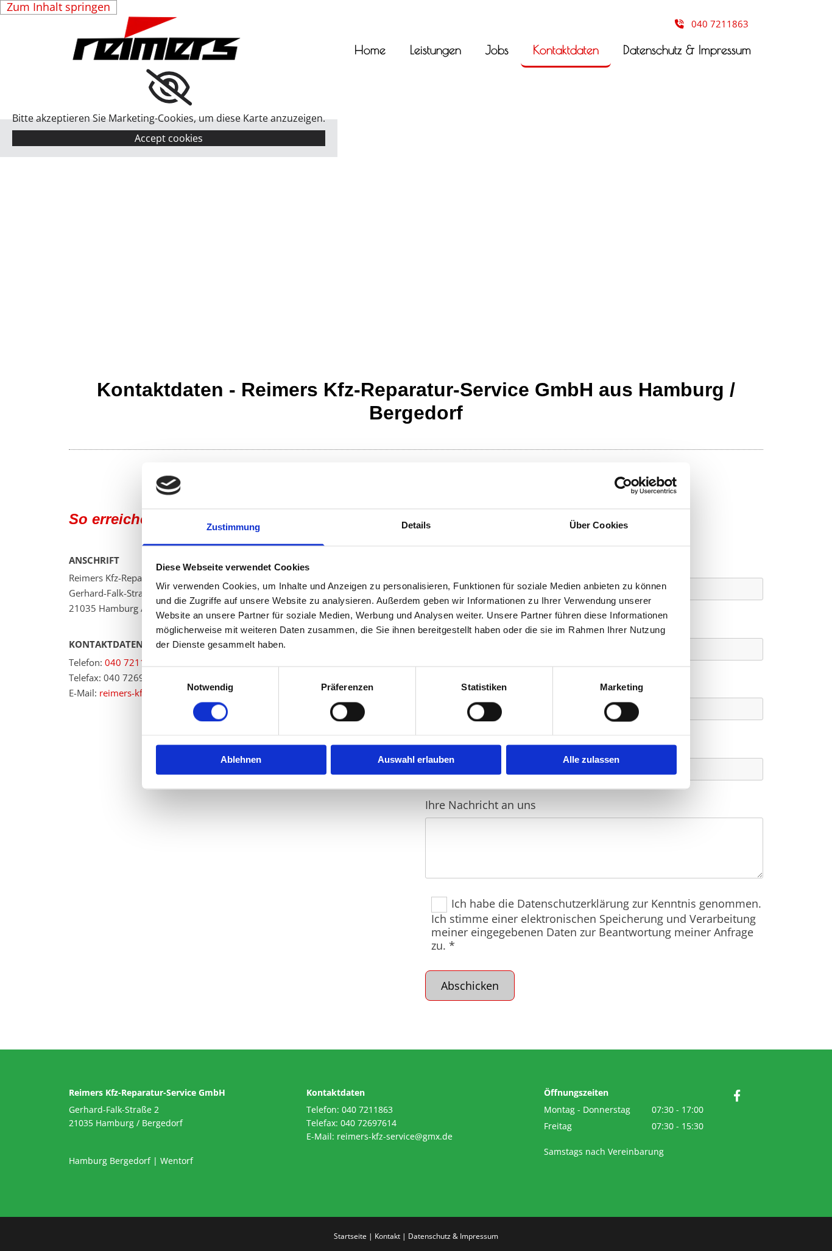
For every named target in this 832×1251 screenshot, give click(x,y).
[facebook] (737, 1095)
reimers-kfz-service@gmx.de (395, 1136)
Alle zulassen (591, 760)
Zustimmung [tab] (233, 527)
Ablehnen (240, 760)
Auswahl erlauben (416, 760)
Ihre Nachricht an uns (480, 805)
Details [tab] (416, 525)
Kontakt (387, 1236)
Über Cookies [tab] (598, 525)
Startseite (350, 1236)
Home (370, 50)
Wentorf (176, 1160)
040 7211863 (133, 662)
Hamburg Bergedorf (109, 1160)
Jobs (497, 50)
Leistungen (435, 50)
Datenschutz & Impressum (687, 50)
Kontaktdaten (566, 50)
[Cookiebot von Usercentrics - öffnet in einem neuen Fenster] (623, 485)
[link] (169, 87)
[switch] (347, 711)
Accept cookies (169, 138)
